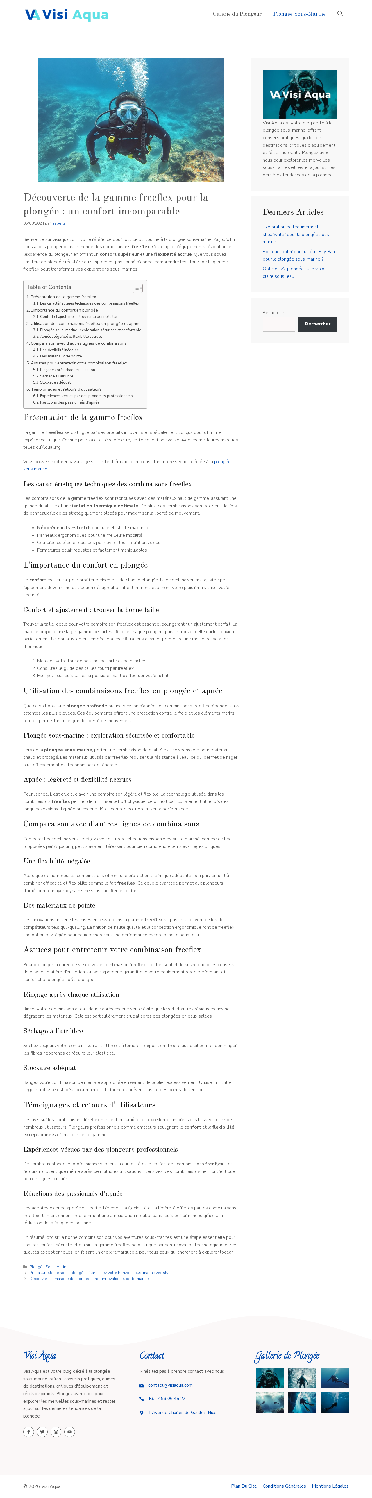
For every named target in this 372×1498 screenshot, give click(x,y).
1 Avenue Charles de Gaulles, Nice (182, 1412)
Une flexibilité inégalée (59, 350)
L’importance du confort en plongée (64, 310)
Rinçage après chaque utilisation (67, 370)
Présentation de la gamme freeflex (63, 297)
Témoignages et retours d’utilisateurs (66, 389)
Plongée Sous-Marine (299, 14)
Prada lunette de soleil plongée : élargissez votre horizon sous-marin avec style (101, 1272)
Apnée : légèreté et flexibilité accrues (71, 336)
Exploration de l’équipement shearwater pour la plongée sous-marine (297, 234)
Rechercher (274, 312)
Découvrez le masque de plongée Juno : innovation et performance (89, 1279)
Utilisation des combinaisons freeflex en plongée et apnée (86, 323)
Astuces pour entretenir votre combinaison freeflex (79, 363)
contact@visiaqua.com (170, 1385)
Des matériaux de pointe (61, 356)
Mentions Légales (330, 1486)
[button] (340, 14)
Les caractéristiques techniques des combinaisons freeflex (89, 303)
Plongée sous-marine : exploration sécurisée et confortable (90, 330)
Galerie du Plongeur (237, 14)
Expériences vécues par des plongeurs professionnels (86, 396)
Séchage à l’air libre (56, 376)
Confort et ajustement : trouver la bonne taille (78, 316)
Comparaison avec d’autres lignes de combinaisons (79, 343)
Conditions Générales (284, 1486)
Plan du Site (244, 1486)
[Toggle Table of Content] (134, 288)
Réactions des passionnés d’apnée (69, 402)
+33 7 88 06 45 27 (166, 1399)
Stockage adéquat (55, 382)
